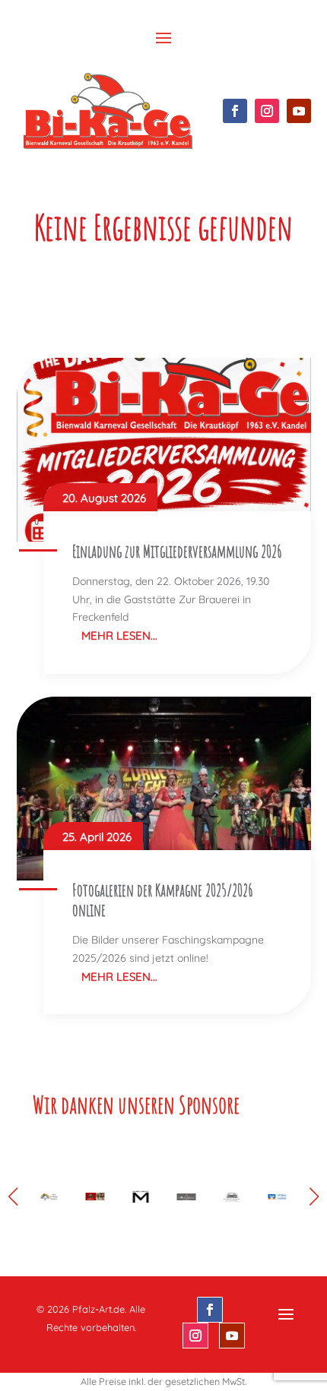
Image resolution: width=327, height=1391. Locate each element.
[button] (314, 1196)
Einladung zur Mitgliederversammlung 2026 (177, 551)
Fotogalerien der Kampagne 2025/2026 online (162, 900)
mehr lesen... (119, 635)
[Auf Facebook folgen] (235, 111)
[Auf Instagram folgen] (267, 111)
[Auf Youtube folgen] (299, 111)
